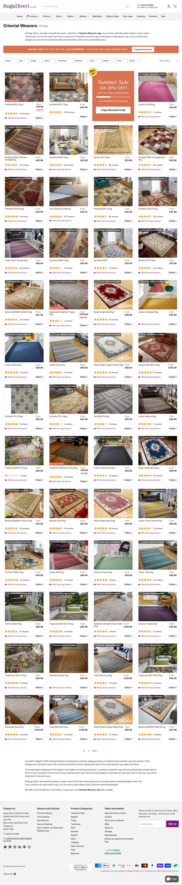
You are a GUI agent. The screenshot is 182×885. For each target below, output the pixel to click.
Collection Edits (78, 813)
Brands (74, 835)
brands (95, 781)
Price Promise (43, 817)
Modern (74, 817)
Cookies (108, 817)
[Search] (127, 6)
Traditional (75, 824)
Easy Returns (43, 820)
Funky (73, 820)
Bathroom (75, 853)
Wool (73, 839)
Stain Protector (77, 846)
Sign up (172, 823)
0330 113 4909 (12, 834)
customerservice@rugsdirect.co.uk (17, 839)
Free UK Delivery (44, 813)
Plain (73, 828)
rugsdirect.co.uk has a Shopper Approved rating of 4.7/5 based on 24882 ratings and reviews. (139, 871)
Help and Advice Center (115, 813)
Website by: (8, 874)
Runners (74, 831)
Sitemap (108, 831)
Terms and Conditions (114, 820)
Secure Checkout (44, 824)
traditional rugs (143, 773)
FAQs (107, 824)
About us (109, 828)
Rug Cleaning (111, 835)
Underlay (75, 842)
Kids (73, 850)
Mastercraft (36, 784)
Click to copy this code (91, 49)
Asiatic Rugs (53, 784)
